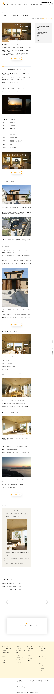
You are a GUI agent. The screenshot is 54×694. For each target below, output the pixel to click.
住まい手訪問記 (43, 648)
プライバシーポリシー (31, 665)
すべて (4, 658)
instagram (42, 665)
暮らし (4, 663)
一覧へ (27, 602)
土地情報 (29, 660)
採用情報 (29, 655)
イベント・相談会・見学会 (7, 648)
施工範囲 (29, 653)
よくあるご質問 (42, 661)
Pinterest (42, 671)
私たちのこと (49, 4)
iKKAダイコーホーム (28, 692)
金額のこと (18, 660)
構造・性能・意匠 (18, 648)
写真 (4, 660)
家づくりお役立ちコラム (45, 652)
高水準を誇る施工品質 (20, 657)
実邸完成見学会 (5, 12)
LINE (41, 670)
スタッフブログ (43, 653)
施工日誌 (41, 656)
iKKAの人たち (30, 648)
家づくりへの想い (14, 4)
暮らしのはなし (36, 4)
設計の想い (18, 655)
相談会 (4, 650)
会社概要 (29, 650)
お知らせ (28, 663)
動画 (4, 662)
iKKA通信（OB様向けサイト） (45, 658)
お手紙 (42, 650)
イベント (19, 4)
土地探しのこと (43, 4)
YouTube (42, 666)
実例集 (24, 4)
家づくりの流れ (18, 662)
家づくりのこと (29, 4)
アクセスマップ (30, 652)
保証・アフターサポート (20, 659)
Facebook (42, 668)
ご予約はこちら (17, 58)
